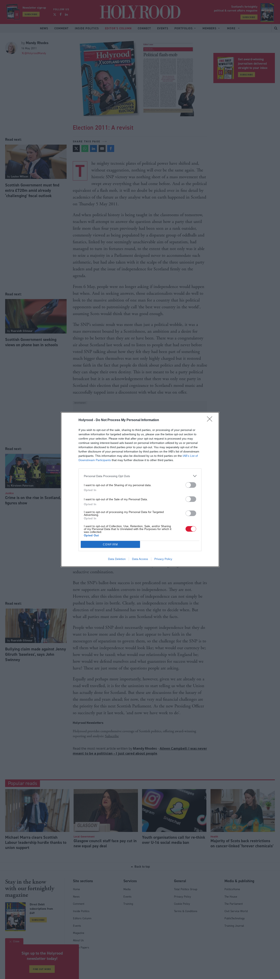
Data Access (140, 559)
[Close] (211, 420)
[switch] (191, 485)
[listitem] (140, 476)
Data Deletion (117, 559)
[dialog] (140, 489)
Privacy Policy (163, 559)
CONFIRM (110, 544)
